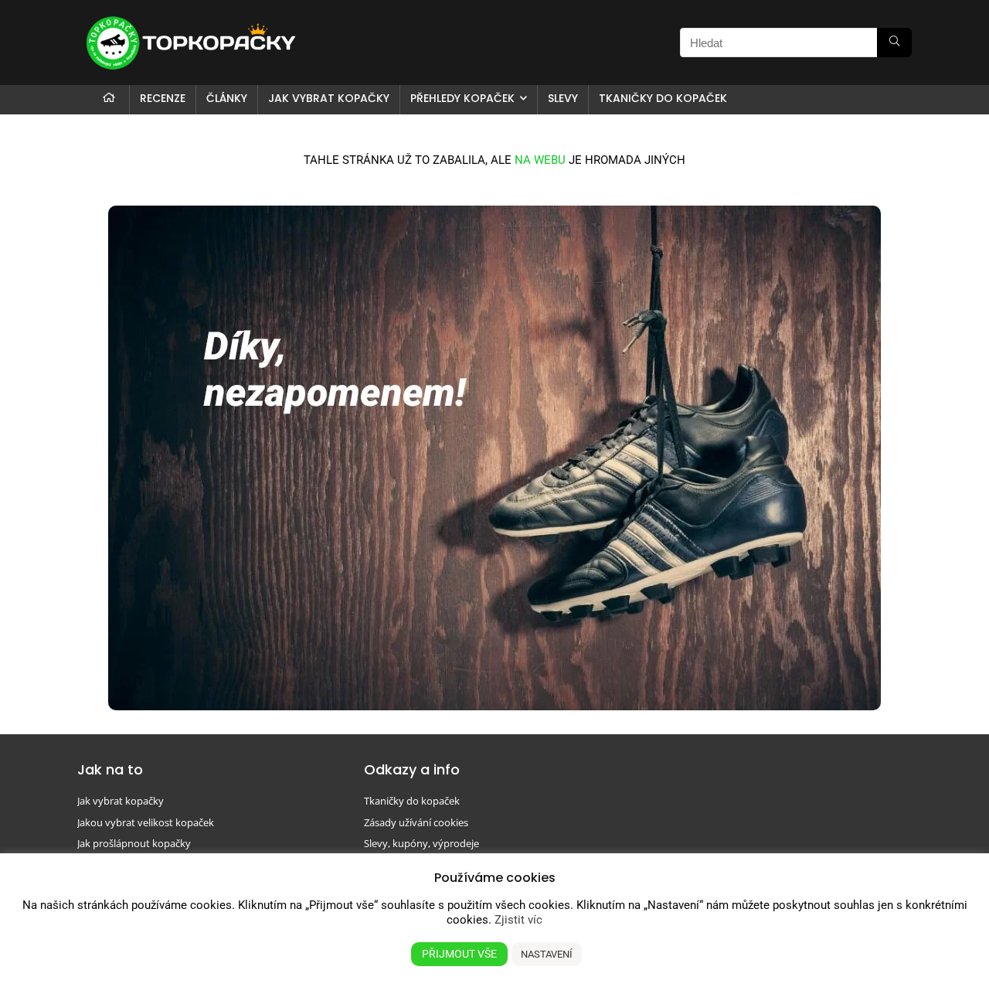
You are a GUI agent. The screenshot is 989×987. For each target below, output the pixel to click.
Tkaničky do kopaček (663, 98)
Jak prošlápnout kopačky (134, 843)
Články (226, 98)
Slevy (563, 98)
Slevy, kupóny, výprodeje (421, 843)
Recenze (162, 98)
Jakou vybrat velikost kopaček (145, 822)
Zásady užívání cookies (416, 822)
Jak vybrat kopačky (328, 98)
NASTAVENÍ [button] (547, 954)
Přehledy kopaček (462, 98)
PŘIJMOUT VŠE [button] (459, 954)
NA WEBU (540, 160)
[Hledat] (894, 42)
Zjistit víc (518, 920)
